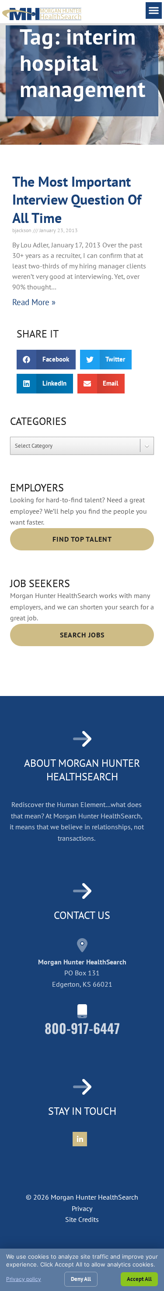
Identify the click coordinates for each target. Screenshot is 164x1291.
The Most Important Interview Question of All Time (76, 199)
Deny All (81, 1279)
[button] (154, 10)
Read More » (34, 301)
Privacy (82, 1208)
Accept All (139, 1279)
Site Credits (82, 1219)
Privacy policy (23, 1279)
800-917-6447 (82, 1028)
